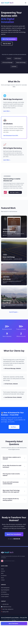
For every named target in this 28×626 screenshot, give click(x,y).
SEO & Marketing (5, 594)
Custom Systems (5, 596)
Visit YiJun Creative (14, 192)
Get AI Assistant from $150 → (11, 135)
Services (3, 571)
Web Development (5, 587)
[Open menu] (25, 2)
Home (2, 569)
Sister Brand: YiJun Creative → (9, 560)
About (2, 577)
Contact (3, 580)
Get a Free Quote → (14, 623)
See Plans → (14, 427)
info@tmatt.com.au (7, 606)
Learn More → (7, 111)
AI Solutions (4, 575)
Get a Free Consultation (9, 39)
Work (2, 573)
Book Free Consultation (14, 534)
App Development (5, 590)
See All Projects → (14, 312)
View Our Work (7, 43)
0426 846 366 (16, 539)
